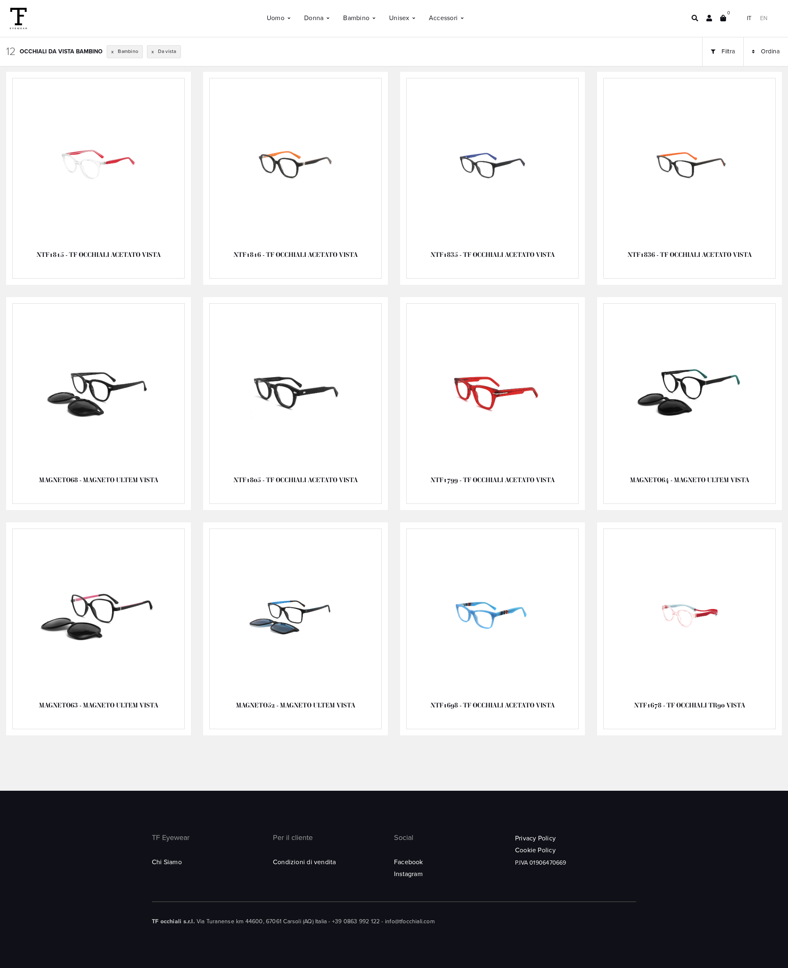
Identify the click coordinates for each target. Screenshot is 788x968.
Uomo (275, 18)
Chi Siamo (167, 862)
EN (763, 18)
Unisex (399, 18)
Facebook (408, 862)
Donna (313, 18)
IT (749, 18)
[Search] (694, 18)
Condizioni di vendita (304, 862)
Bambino (356, 18)
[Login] (709, 18)
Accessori (443, 18)
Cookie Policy (535, 850)
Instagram (408, 874)
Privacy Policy (535, 838)
